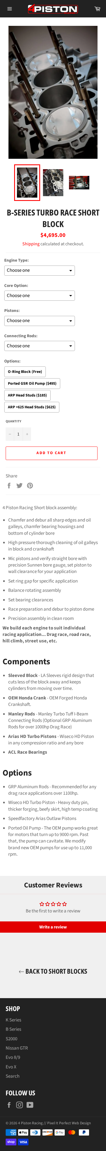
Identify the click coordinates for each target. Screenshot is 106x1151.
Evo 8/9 (13, 1057)
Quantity (13, 421)
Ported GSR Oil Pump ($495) (32, 383)
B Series (13, 1029)
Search (13, 1076)
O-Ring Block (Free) (25, 372)
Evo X (11, 1067)
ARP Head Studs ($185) (27, 395)
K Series (13, 1020)
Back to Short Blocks (55, 971)
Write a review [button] (53, 927)
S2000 (11, 1039)
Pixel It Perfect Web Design (69, 1123)
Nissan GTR (17, 1048)
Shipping (31, 244)
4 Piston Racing (30, 1123)
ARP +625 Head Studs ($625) (32, 407)
